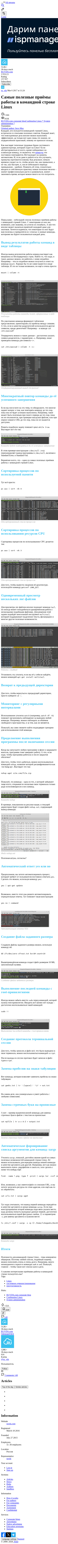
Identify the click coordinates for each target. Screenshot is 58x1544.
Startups (9, 1529)
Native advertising (14, 1524)
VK (10, 1334)
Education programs (15, 1526)
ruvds (8, 1458)
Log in (9, 1468)
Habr (15, 1542)
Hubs (8, 1484)
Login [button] (3, 17)
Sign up (9, 1470)
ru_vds (4, 90)
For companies (12, 1503)
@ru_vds (5, 1359)
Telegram (5, 1334)
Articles (9, 1479)
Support (21, 1539)
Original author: (12, 128)
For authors (11, 1500)
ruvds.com (10, 1424)
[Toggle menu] (2, 3)
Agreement (11, 1508)
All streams (10, 2)
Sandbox (10, 1489)
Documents (11, 1505)
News (8, 1482)
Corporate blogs (13, 1519)
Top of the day (7, 1387)
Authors (9, 1486)
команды (39, 152)
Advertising (11, 1522)
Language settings (9, 1539)
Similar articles (21, 1387)
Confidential (11, 1510)
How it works (12, 1498)
